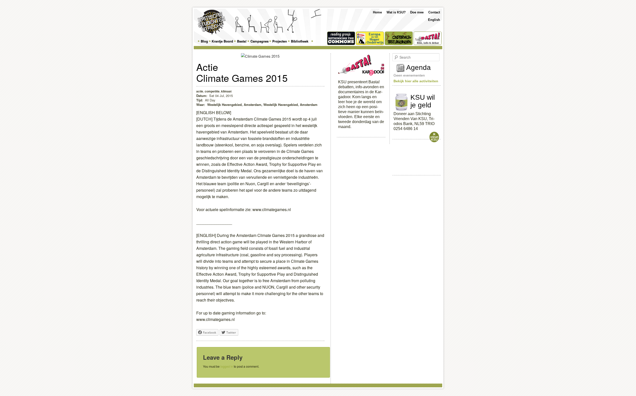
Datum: (201, 95)
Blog (204, 41)
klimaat (226, 91)
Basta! (241, 41)
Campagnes (259, 41)
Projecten (279, 41)
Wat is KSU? (396, 12)
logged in (226, 366)
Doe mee (417, 12)
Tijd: (199, 100)
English (434, 20)
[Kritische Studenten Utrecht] (212, 22)
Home (377, 12)
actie (199, 91)
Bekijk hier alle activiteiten (416, 81)
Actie (207, 67)
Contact (434, 12)
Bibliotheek (299, 41)
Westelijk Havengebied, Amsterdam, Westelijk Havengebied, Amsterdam (262, 104)
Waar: (201, 104)
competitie (212, 91)
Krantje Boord (222, 41)
